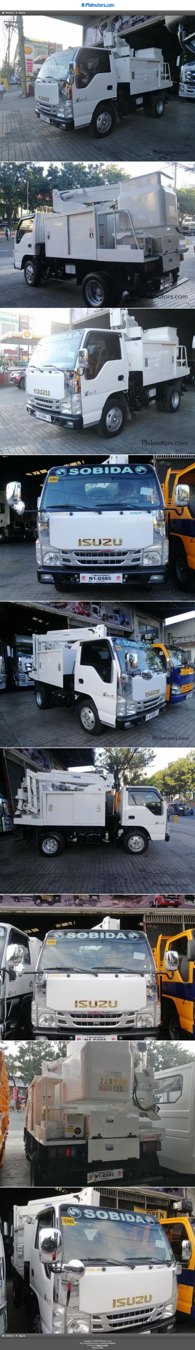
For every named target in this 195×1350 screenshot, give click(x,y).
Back (21, 12)
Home (9, 12)
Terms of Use (97, 1347)
